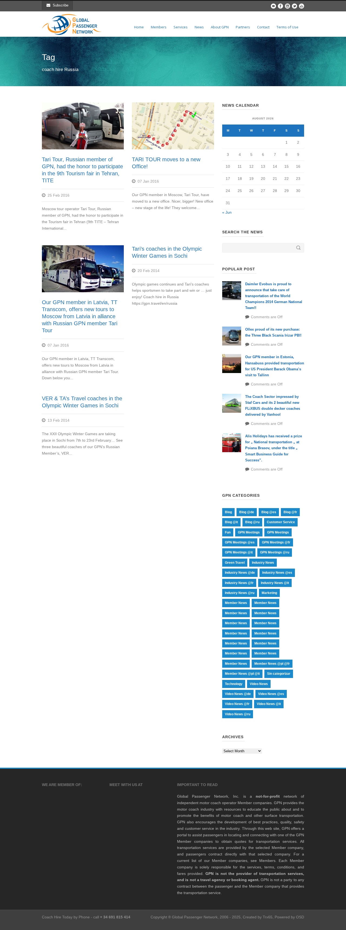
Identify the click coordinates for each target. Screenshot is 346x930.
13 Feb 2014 (58, 420)
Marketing (269, 593)
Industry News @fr (239, 583)
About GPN (220, 27)
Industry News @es (277, 573)
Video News (259, 684)
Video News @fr (237, 704)
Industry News (263, 563)
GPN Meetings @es (240, 542)
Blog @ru (252, 522)
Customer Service (281, 522)
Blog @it (231, 522)
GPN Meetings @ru (274, 552)
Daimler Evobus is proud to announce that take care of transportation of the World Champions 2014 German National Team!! (273, 296)
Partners (243, 27)
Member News (236, 603)
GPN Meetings (249, 532)
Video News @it (269, 704)
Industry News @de (240, 573)
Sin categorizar (278, 674)
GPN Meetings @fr (276, 542)
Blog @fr (290, 512)
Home (139, 27)
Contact (263, 27)
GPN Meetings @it (239, 552)
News (199, 27)
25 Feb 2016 (58, 195)
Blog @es (268, 512)
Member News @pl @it (242, 674)
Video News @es (271, 694)
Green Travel (235, 563)
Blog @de (246, 512)
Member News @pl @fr (272, 664)
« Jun (227, 212)
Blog (228, 512)
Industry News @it (275, 583)
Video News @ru (237, 714)
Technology (233, 684)
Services (181, 27)
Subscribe (60, 5)
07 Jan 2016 (148, 181)
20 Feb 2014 (148, 270)
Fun (228, 532)
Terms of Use (287, 27)
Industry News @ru (239, 593)
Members (159, 27)
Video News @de (238, 694)
